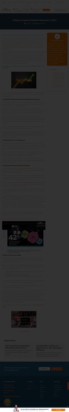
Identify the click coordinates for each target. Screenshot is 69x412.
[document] (34, 206)
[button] (67, 406)
